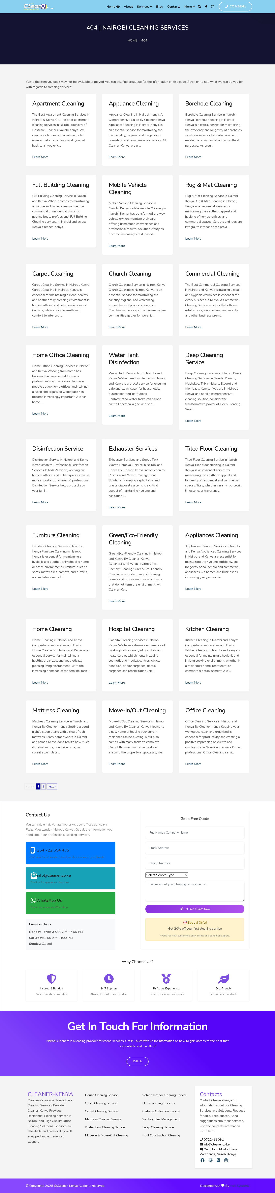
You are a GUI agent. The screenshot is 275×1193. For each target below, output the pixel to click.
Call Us (137, 1061)
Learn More (40, 157)
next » (52, 786)
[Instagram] (213, 6)
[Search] (199, 6)
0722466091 (238, 7)
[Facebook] (206, 6)
